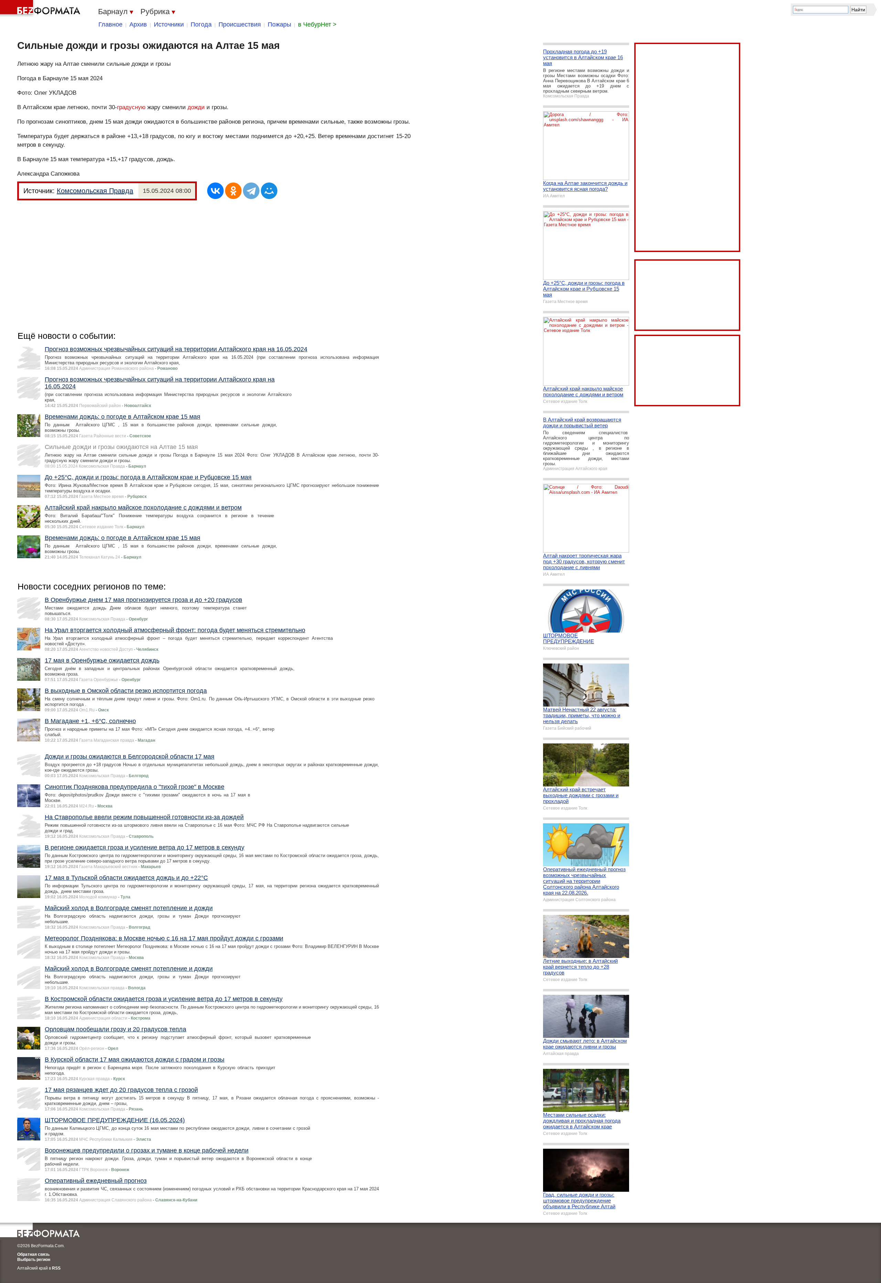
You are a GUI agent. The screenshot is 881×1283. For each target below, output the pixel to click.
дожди (196, 107)
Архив (138, 24)
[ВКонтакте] (215, 190)
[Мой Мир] (269, 190)
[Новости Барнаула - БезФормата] (41, 8)
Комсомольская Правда (95, 191)
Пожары (279, 24)
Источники (169, 24)
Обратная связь (33, 1254)
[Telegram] (251, 190)
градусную (131, 107)
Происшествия (240, 24)
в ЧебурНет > (317, 24)
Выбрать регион (33, 1259)
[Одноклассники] (233, 190)
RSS (56, 1268)
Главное (110, 24)
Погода (201, 24)
